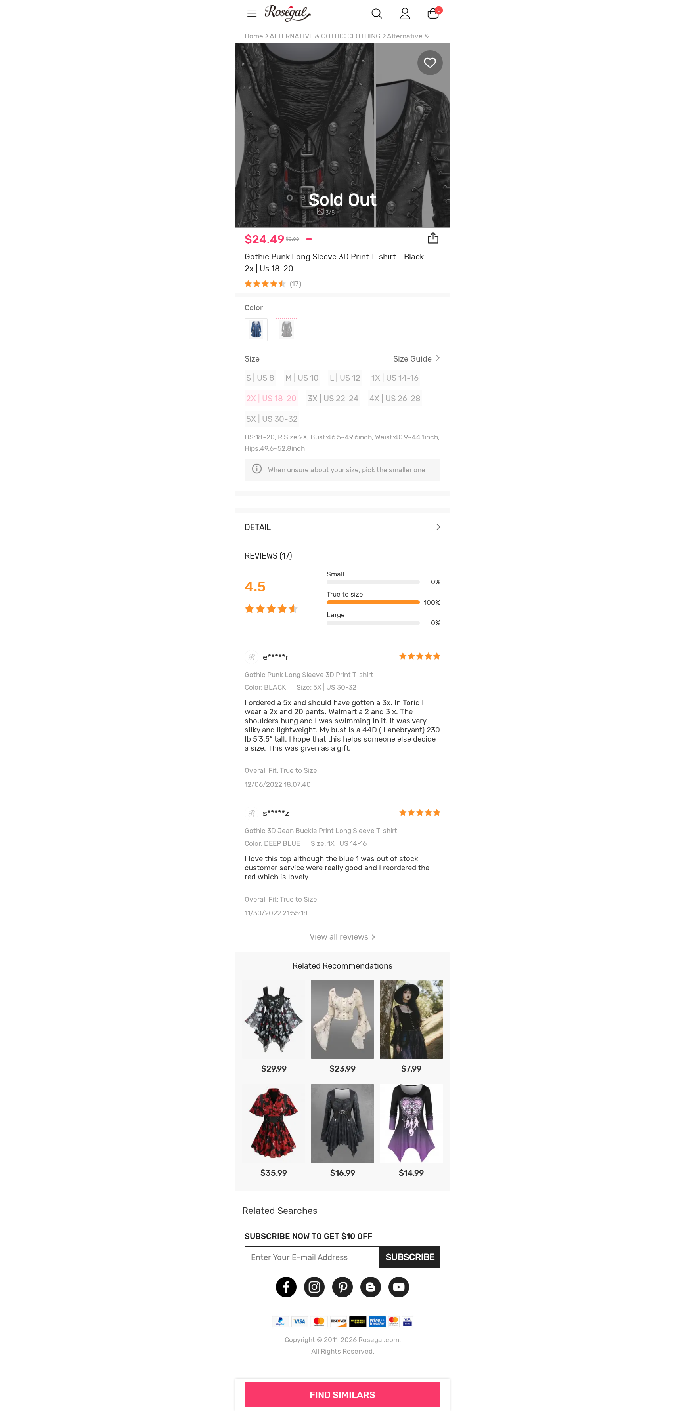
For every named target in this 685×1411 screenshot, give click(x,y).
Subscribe (410, 1256)
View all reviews (339, 937)
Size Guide (412, 359)
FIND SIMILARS (342, 1394)
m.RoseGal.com (295, 13)
